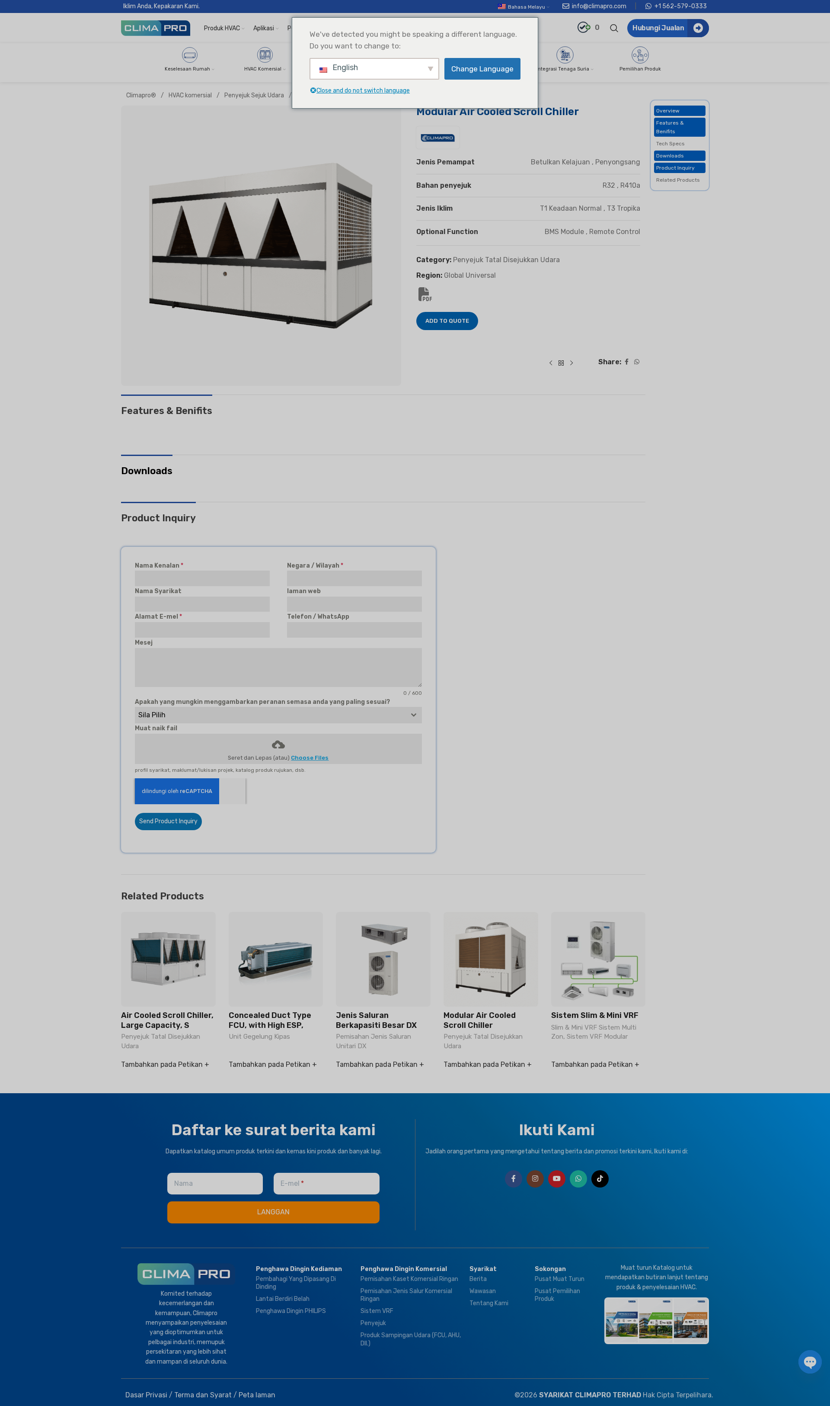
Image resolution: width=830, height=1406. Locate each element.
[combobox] (278, 715)
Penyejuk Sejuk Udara (254, 95)
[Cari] (614, 28)
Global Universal (470, 275)
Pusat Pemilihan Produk (557, 1295)
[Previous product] (551, 363)
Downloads (670, 156)
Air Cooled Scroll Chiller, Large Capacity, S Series (167, 1025)
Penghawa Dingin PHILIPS (291, 1311)
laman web (304, 591)
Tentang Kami (488, 1303)
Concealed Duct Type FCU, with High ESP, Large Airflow (270, 1025)
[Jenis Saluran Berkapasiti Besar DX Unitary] (383, 959)
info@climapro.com (599, 6)
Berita (478, 1279)
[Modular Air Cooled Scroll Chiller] (491, 959)
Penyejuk (373, 1323)
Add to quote (447, 321)
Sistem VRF (377, 1311)
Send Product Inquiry (168, 821)
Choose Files (310, 757)
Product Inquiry (675, 168)
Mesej (144, 642)
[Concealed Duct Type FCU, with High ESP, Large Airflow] (276, 959)
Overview (668, 111)
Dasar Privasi (146, 1395)
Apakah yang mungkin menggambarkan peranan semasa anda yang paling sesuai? (262, 702)
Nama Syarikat (158, 591)
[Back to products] (561, 363)
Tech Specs (670, 144)
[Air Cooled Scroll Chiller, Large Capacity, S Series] (168, 959)
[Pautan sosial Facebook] (626, 362)
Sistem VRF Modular (597, 1036)
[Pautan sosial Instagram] (535, 1179)
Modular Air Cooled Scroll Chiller (480, 1020)
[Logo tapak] (155, 27)
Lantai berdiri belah (283, 1299)
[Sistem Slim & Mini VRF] (598, 959)
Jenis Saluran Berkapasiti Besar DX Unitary (376, 1025)
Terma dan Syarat (203, 1395)
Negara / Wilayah (315, 565)
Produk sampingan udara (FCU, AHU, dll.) (411, 1339)
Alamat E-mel (158, 616)
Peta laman (257, 1395)
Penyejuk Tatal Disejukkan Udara (506, 260)
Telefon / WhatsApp (318, 616)
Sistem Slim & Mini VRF (594, 1015)
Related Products (678, 180)
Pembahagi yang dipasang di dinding (296, 1282)
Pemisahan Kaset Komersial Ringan (409, 1279)
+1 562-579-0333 (680, 6)
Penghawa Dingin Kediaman (299, 1269)
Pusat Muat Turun (559, 1279)
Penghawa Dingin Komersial (404, 1269)
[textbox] (270, 715)
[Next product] (571, 363)
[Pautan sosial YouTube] (556, 1179)
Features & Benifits (670, 127)
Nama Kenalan (159, 565)
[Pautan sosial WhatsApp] (637, 362)
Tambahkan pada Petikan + (165, 1064)
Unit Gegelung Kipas (259, 1036)
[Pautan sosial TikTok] (600, 1179)
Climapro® (141, 95)
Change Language (482, 68)
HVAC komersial (191, 95)
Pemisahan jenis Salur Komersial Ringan (406, 1295)
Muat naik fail (156, 728)
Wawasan (482, 1291)
